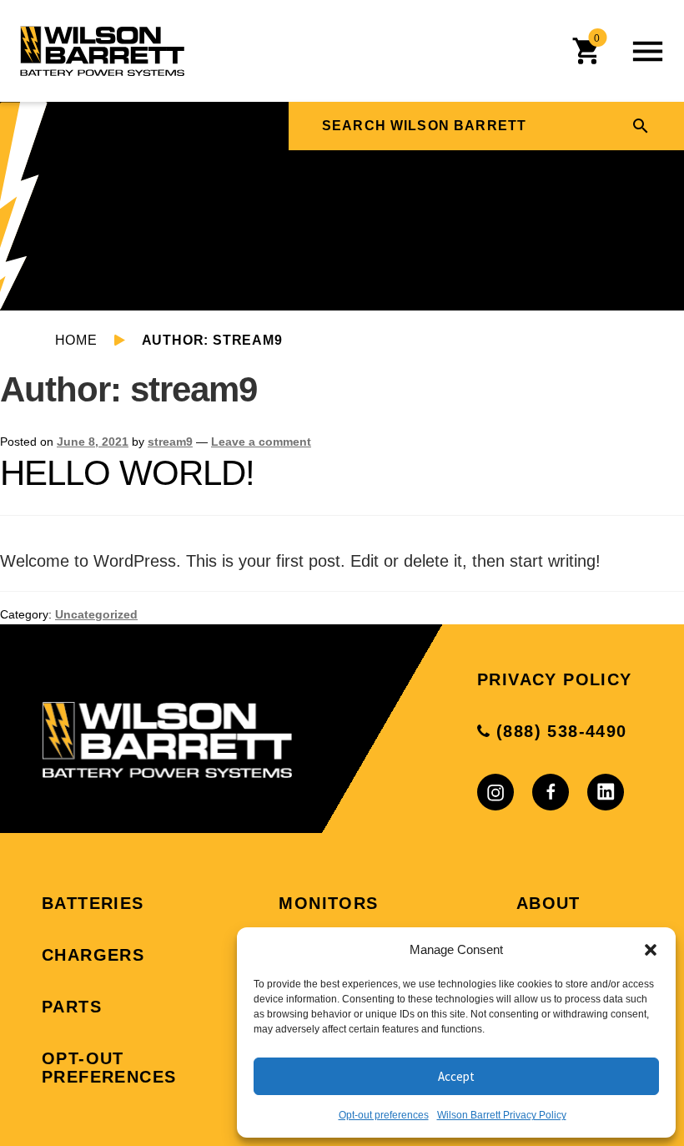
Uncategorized (96, 614)
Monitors (328, 903)
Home (76, 340)
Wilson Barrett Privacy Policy (501, 1115)
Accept (456, 1076)
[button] (650, 950)
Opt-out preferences (384, 1115)
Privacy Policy (554, 679)
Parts (72, 1006)
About (548, 903)
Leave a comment (261, 441)
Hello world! (127, 472)
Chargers (93, 955)
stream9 (170, 441)
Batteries (93, 903)
